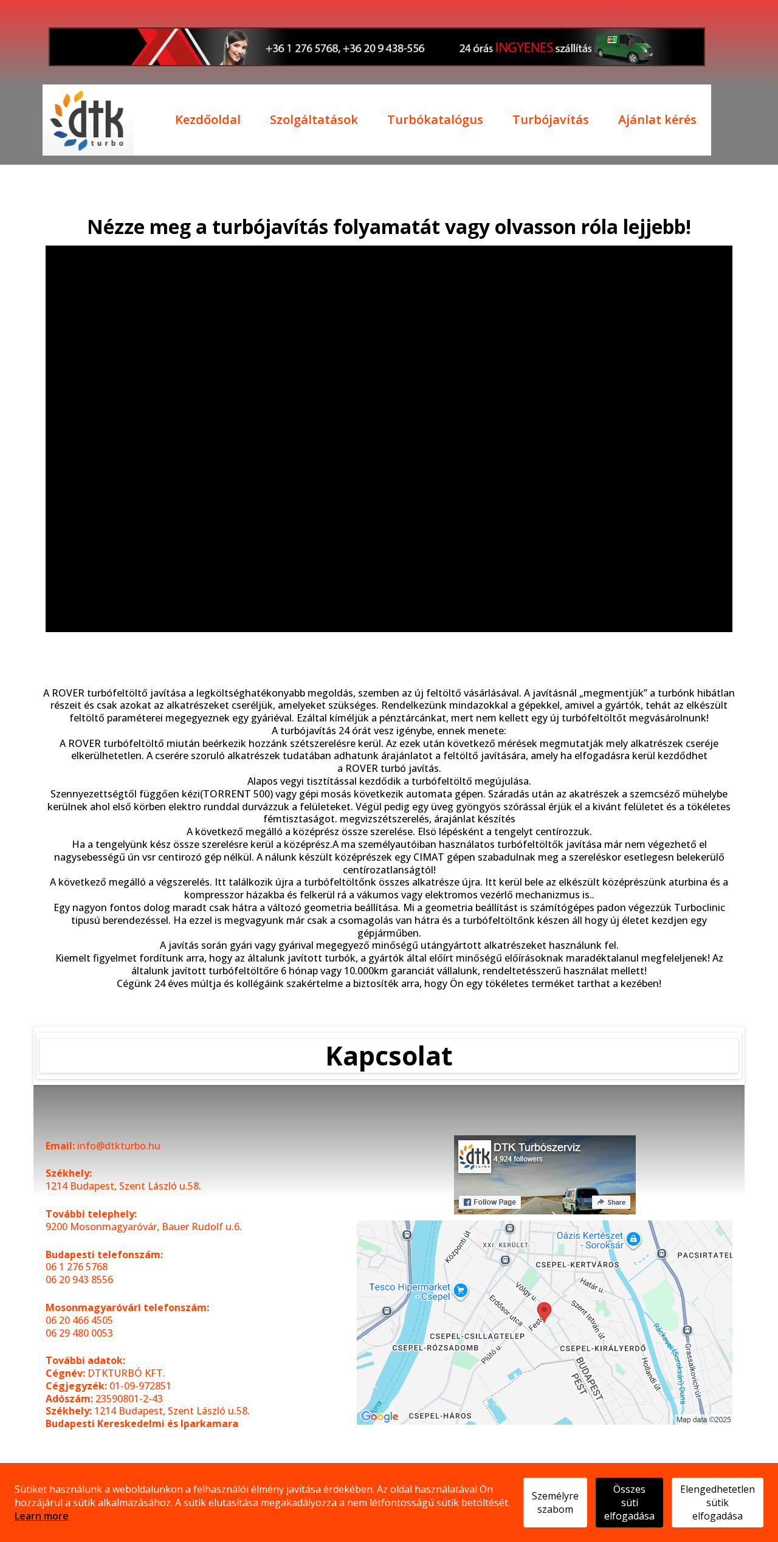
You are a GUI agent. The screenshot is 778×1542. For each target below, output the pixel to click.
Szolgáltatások (314, 120)
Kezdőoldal (208, 120)
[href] (544, 1322)
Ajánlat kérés (657, 120)
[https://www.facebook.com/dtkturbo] (544, 1174)
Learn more (42, 1516)
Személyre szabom (555, 1502)
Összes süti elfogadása (629, 1502)
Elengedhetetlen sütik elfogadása (717, 1502)
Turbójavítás (550, 120)
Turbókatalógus (435, 120)
